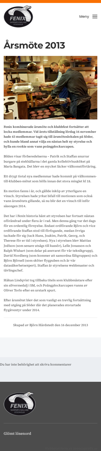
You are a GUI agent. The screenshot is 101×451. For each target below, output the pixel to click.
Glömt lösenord (17, 433)
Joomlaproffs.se (85, 448)
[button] (88, 16)
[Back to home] (18, 16)
